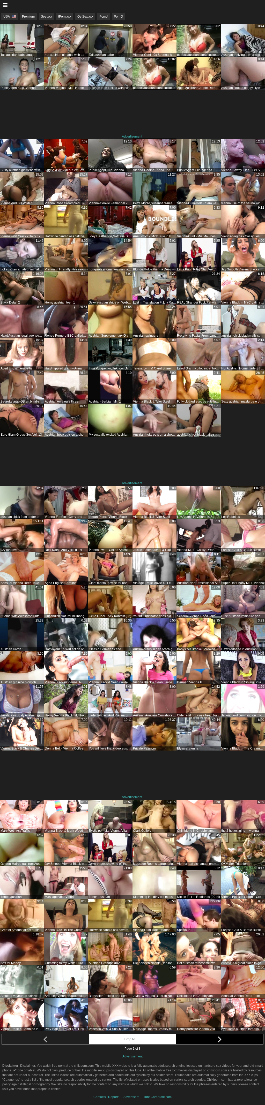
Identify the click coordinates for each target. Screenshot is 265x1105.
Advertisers (131, 1097)
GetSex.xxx (85, 16)
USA (6, 16)
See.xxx (46, 16)
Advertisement (132, 136)
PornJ (103, 16)
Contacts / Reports (106, 1097)
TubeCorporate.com (157, 1097)
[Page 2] (219, 1039)
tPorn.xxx (64, 16)
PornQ (118, 16)
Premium (28, 16)
